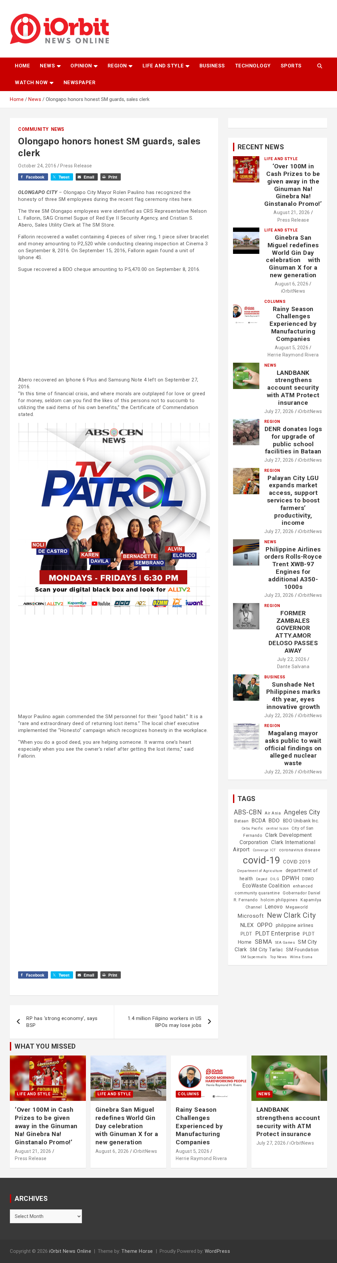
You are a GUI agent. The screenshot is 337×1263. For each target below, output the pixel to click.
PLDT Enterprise (277, 933)
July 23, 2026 (279, 595)
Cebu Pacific (252, 828)
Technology (253, 66)
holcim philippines (279, 900)
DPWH (290, 878)
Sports (291, 66)
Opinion (81, 66)
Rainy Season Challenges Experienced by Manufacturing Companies (293, 324)
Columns (275, 301)
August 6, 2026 (291, 283)
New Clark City (291, 915)
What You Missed (45, 1046)
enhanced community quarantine (274, 889)
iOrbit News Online (70, 1251)
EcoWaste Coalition (266, 886)
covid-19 (261, 860)
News (47, 66)
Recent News (261, 147)
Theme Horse (137, 1251)
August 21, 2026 (291, 212)
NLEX (247, 925)
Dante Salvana (293, 666)
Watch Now (31, 82)
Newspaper (80, 82)
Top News (278, 957)
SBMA (263, 941)
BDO (274, 820)
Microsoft (251, 915)
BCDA (258, 820)
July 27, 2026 (279, 411)
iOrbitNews (293, 291)
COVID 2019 (296, 862)
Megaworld (297, 907)
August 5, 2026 (291, 347)
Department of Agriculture (260, 871)
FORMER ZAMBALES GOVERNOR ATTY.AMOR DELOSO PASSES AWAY (293, 631)
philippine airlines (295, 925)
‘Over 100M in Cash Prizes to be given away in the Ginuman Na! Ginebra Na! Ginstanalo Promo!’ (293, 184)
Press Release (76, 165)
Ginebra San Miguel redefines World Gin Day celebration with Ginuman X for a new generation (293, 256)
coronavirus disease (300, 850)
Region (117, 66)
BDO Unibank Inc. (301, 820)
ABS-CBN (248, 812)
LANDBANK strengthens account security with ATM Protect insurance (293, 387)
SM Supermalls (254, 957)
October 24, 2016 (37, 165)
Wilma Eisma (301, 957)
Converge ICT (264, 850)
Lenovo (274, 907)
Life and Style (163, 66)
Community (33, 129)
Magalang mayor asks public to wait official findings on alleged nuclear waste (293, 748)
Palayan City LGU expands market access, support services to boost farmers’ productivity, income (293, 500)
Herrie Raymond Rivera (293, 354)
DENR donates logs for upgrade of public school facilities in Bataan (293, 440)
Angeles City (302, 812)
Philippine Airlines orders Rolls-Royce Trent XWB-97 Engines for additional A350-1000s (293, 568)
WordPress (217, 1251)
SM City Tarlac (266, 950)
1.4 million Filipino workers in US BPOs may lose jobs (165, 1021)
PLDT (246, 933)
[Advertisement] (114, 324)
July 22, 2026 (292, 659)
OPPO (265, 924)
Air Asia (273, 813)
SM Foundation (302, 949)
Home (22, 66)
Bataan (241, 821)
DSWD (308, 879)
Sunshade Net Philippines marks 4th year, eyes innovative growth (293, 696)
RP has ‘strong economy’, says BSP (62, 1021)
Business (212, 66)
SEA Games (285, 942)
